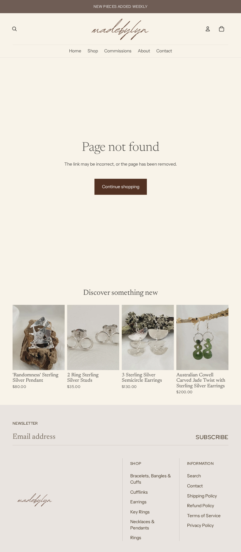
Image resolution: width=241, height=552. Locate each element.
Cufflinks (139, 492)
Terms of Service (204, 515)
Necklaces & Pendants (142, 525)
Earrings (138, 502)
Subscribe (212, 437)
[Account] (208, 29)
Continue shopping (120, 186)
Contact (195, 486)
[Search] (14, 29)
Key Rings (140, 512)
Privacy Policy (200, 525)
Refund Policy (200, 505)
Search (194, 476)
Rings (135, 537)
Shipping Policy (202, 496)
